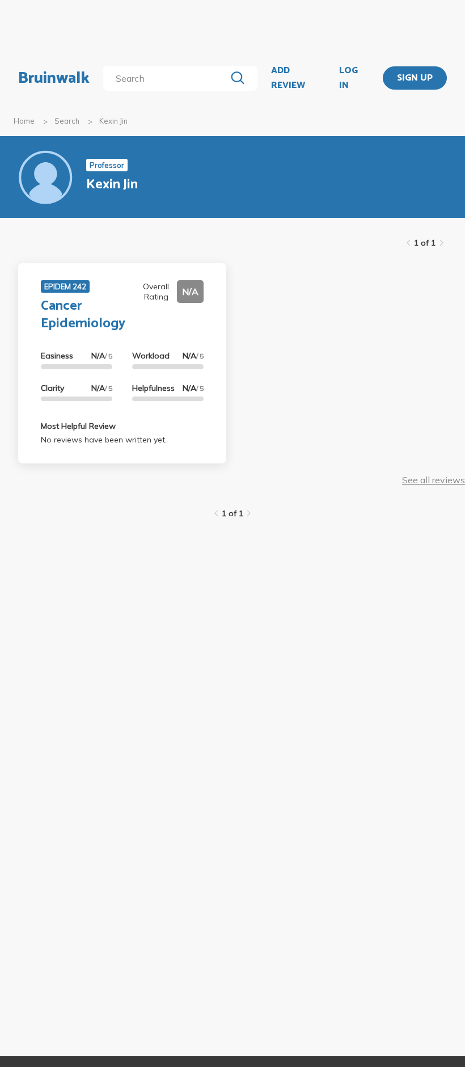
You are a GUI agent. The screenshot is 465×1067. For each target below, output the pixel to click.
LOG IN (348, 78)
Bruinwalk (54, 78)
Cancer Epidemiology (83, 315)
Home (24, 120)
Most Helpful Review (78, 426)
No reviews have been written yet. (104, 440)
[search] (167, 78)
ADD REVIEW (288, 78)
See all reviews (433, 480)
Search (66, 120)
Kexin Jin (113, 120)
